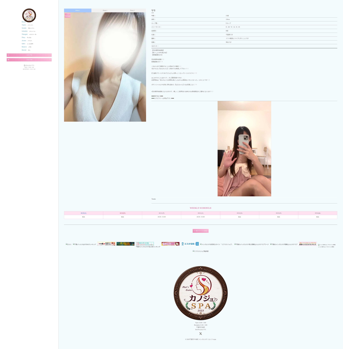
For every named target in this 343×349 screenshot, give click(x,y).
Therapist (29, 34)
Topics (27, 25)
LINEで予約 (29, 59)
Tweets (154, 199)
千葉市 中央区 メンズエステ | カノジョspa (29, 15)
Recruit (26, 50)
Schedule (28, 31)
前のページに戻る (201, 231)
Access (27, 40)
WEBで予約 (29, 55)
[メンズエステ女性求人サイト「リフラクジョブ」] (216, 244)
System (28, 28)
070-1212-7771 (29, 65)
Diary (26, 37)
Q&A (27, 44)
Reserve (26, 47)
